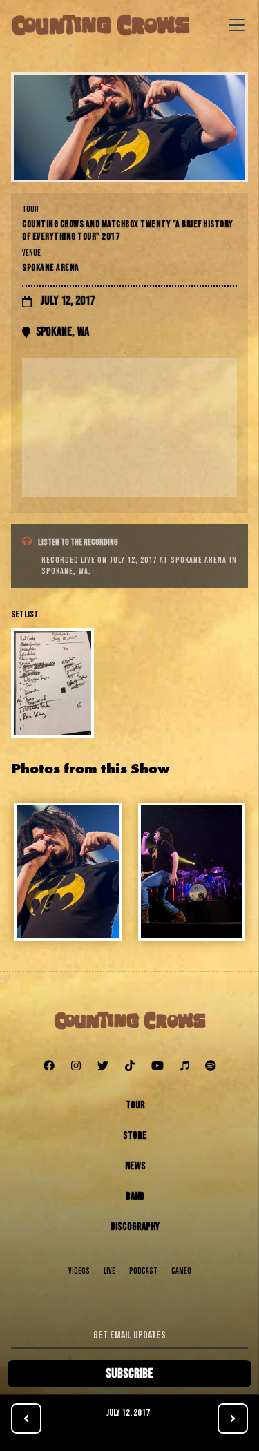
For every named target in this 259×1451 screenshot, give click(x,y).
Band (135, 1196)
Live (109, 1271)
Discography (135, 1226)
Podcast (143, 1271)
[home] (100, 25)
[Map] (129, 427)
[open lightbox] (129, 127)
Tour (135, 1105)
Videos (79, 1271)
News (135, 1166)
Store (135, 1135)
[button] (234, 24)
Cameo (181, 1271)
